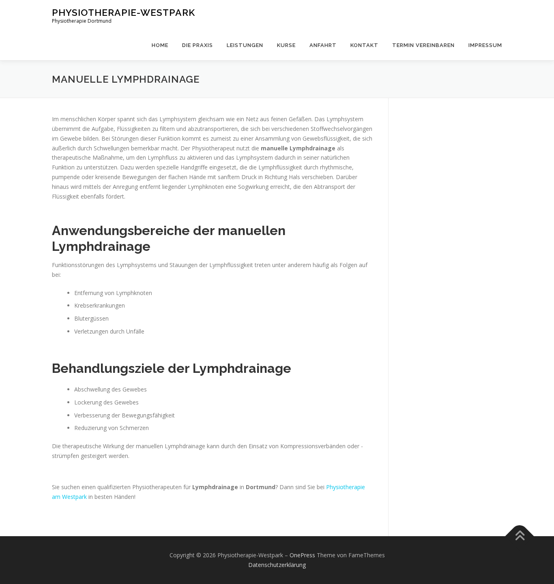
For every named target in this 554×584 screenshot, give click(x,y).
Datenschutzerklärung (277, 565)
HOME (160, 45)
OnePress (302, 555)
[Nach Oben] (519, 536)
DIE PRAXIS (197, 45)
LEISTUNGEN (245, 45)
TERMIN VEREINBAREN (423, 45)
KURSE (286, 45)
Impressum (485, 45)
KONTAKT (364, 45)
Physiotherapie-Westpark (123, 12)
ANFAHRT (323, 45)
